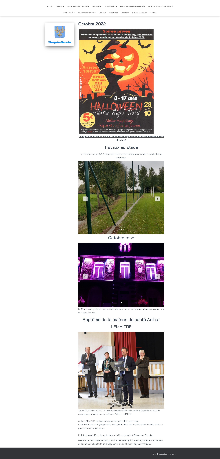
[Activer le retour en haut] (215, 454)
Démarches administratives (77, 6)
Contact (153, 12)
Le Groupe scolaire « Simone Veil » (160, 6)
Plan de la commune (139, 12)
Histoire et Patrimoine (86, 12)
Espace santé (68, 12)
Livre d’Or (102, 12)
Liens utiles (113, 12)
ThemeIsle (171, 454)
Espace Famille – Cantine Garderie (132, 6)
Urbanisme (125, 12)
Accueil (50, 6)
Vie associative (110, 6)
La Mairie (59, 6)
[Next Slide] (157, 198)
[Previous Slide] (85, 198)
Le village (96, 6)
